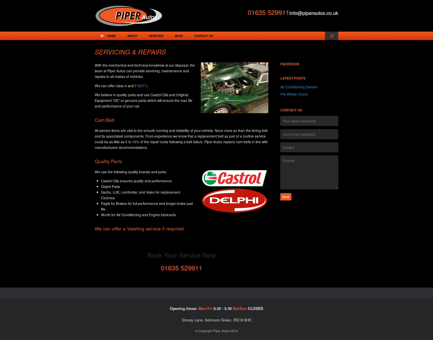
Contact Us (203, 36)
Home (111, 36)
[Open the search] (331, 36)
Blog (179, 36)
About (132, 36)
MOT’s (143, 85)
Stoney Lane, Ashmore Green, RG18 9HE (216, 320)
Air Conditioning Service (299, 86)
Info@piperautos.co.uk (313, 12)
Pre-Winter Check (294, 93)
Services (156, 36)
